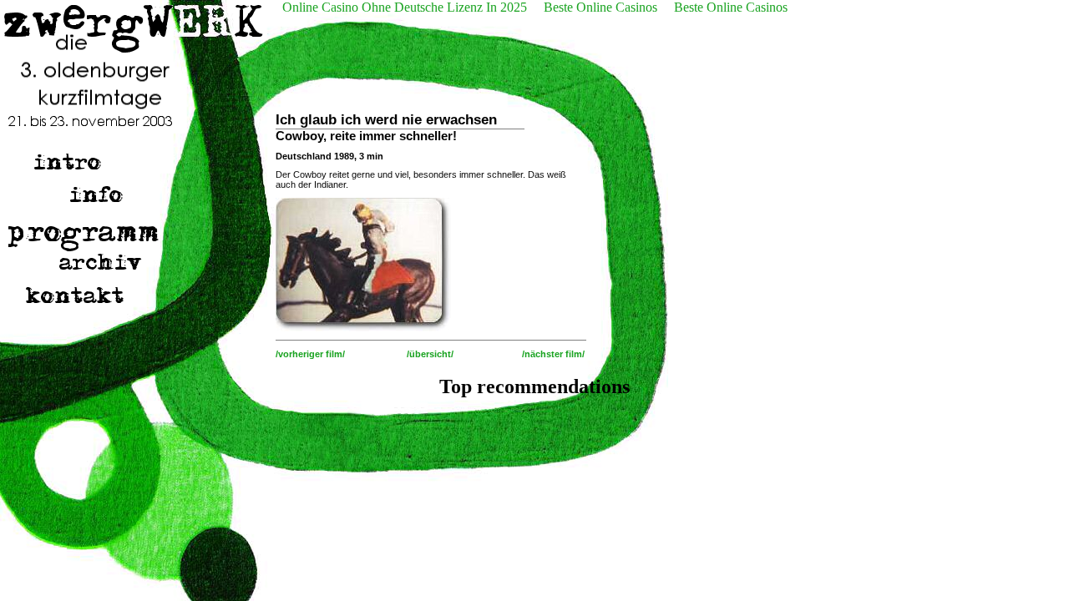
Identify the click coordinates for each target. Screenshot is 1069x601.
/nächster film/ (553, 354)
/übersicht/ (430, 354)
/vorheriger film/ (310, 354)
